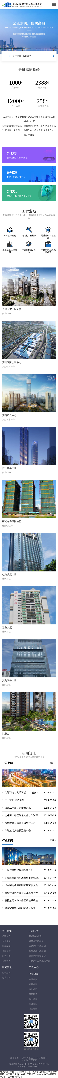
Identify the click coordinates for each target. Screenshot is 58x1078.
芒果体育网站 (14, 1076)
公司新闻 (6, 972)
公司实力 (6, 960)
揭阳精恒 (33, 998)
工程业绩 (34, 931)
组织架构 (6, 945)
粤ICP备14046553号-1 (28, 1066)
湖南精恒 (33, 1008)
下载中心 (34, 967)
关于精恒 (7, 931)
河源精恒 (33, 1003)
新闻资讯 (7, 967)
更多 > (53, 762)
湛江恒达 (33, 994)
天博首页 (31, 1074)
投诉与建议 (27, 1057)
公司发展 (34, 974)
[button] (5, 55)
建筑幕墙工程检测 (37, 950)
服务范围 (6, 955)
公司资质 (6, 950)
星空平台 (24, 1071)
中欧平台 (14, 1071)
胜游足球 (4, 1071)
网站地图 (40, 1057)
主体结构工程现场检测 (39, 960)
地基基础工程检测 (37, 945)
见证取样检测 (35, 936)
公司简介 (6, 936)
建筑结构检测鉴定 (37, 955)
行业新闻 (6, 977)
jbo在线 (21, 1074)
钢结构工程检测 (36, 941)
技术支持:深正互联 (28, 1060)
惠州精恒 (33, 989)
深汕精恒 (33, 979)
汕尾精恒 (33, 984)
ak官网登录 (11, 1074)
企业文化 (6, 941)
